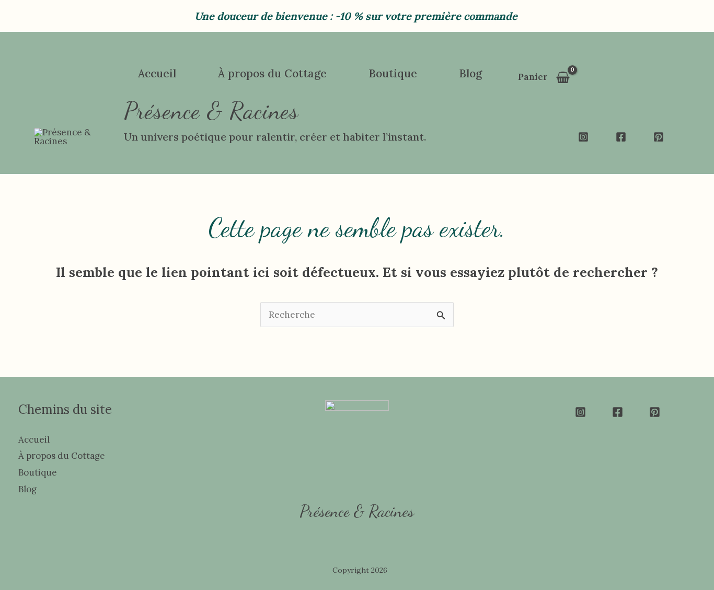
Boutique (37, 472)
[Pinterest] (659, 137)
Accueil (34, 439)
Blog (27, 489)
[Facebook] (621, 137)
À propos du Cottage (61, 455)
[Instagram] (583, 137)
